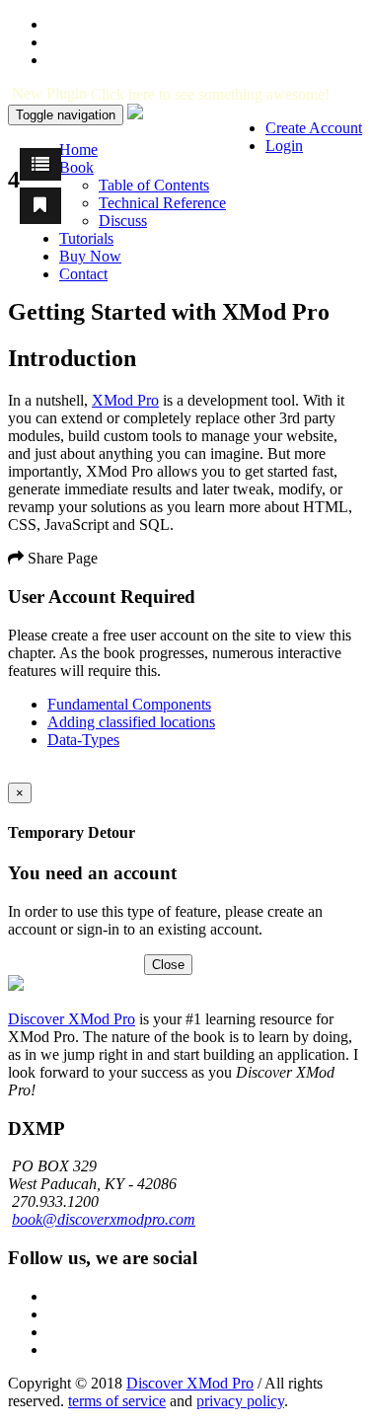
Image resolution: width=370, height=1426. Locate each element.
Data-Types (83, 739)
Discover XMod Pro (71, 1019)
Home (78, 149)
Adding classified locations (131, 721)
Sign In (30, 963)
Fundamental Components (129, 704)
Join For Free (98, 963)
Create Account (313, 127)
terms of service (117, 1400)
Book (76, 167)
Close (168, 964)
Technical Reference (162, 202)
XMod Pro (125, 400)
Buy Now (90, 256)
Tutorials (86, 238)
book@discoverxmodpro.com (103, 1219)
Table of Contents (154, 185)
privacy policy (240, 1400)
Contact (83, 273)
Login (284, 145)
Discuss (123, 220)
